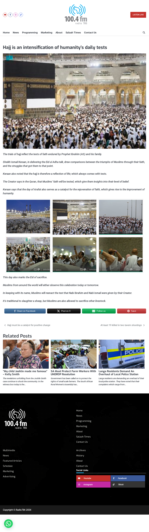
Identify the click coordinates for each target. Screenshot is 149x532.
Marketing (46, 32)
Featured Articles (12, 460)
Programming (30, 32)
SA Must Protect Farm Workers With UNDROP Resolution (73, 373)
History (80, 455)
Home (6, 32)
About (59, 32)
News (16, 32)
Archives (81, 450)
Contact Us (90, 32)
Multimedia (9, 450)
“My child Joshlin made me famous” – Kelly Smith (25, 373)
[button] (8, 523)
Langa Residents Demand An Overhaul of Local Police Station (118, 373)
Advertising (9, 476)
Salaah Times (73, 32)
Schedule (8, 466)
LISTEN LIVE (138, 15)
